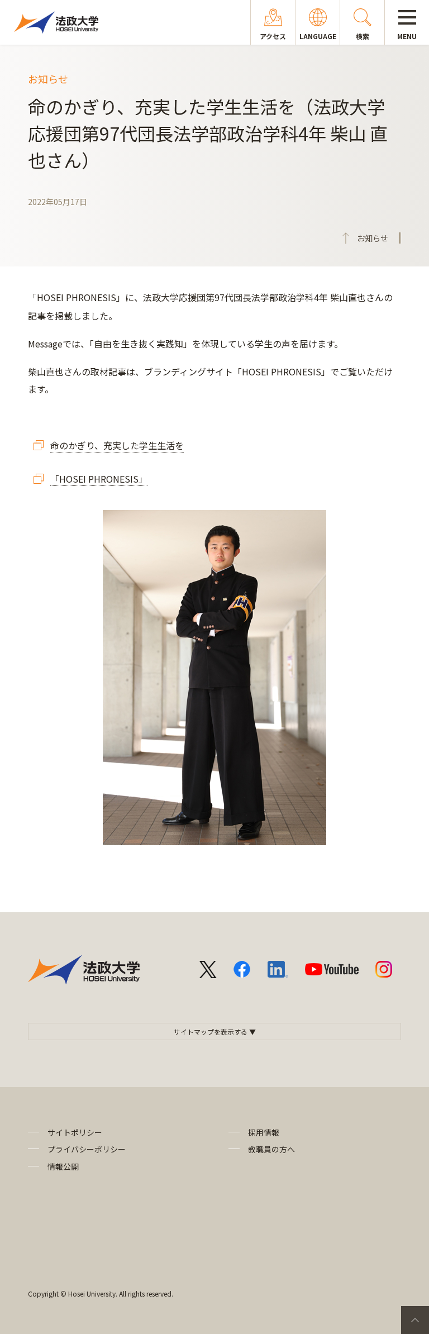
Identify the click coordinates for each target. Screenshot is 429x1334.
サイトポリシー (74, 1132)
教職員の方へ (271, 1149)
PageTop (415, 1320)
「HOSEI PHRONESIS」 (98, 478)
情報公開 (63, 1166)
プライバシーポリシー (86, 1149)
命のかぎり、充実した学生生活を (117, 445)
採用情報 (263, 1132)
